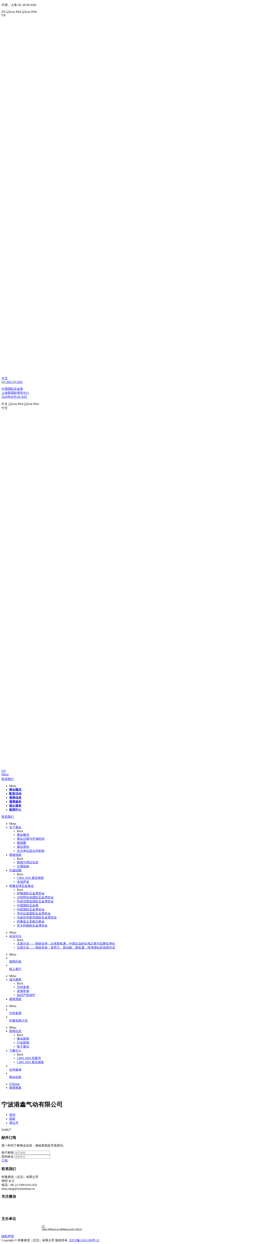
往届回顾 (15, 870)
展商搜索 (15, 1087)
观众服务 (15, 805)
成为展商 (15, 979)
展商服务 (15, 801)
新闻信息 (15, 1031)
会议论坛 (15, 936)
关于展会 (15, 827)
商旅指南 (15, 854)
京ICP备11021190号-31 (84, 1240)
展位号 (13, 1122)
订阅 (5, 1160)
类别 (12, 1114)
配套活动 (15, 793)
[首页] (14, 1084)
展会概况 (15, 789)
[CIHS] (131, 382)
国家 (12, 1118)
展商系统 (15, 999)
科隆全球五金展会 (21, 886)
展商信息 (15, 797)
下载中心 (15, 1050)
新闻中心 (15, 809)
